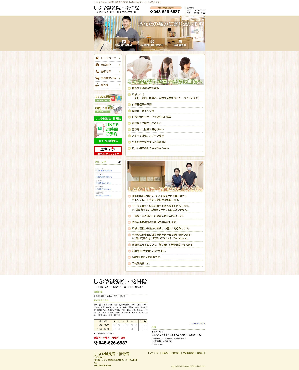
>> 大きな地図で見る (197, 323)
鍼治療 (200, 353)
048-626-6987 (167, 11)
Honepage (185, 366)
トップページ (153, 353)
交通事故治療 (188, 353)
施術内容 (176, 353)
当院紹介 (165, 353)
